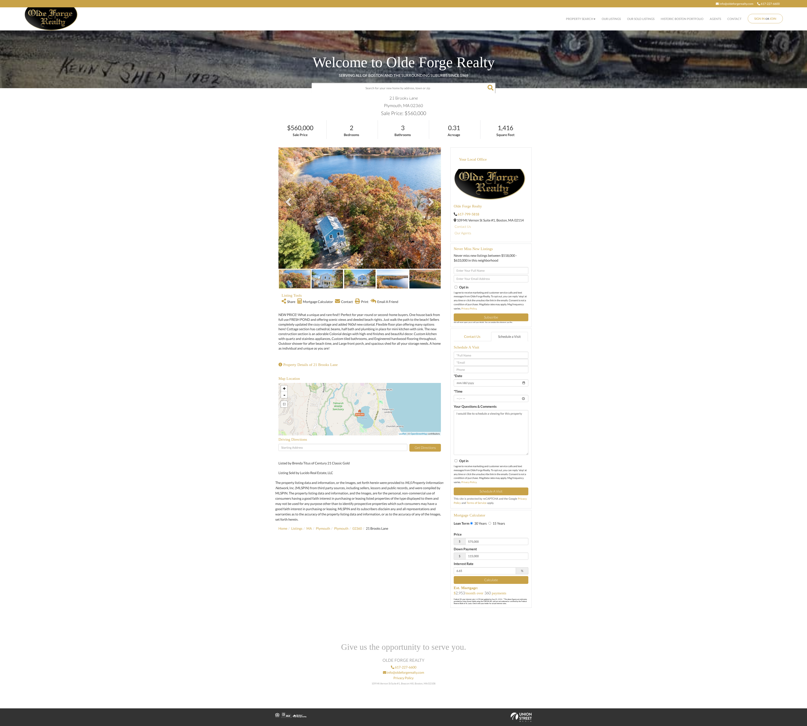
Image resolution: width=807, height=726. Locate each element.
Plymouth (323, 528)
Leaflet (402, 433)
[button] (490, 88)
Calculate (491, 580)
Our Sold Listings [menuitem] (640, 19)
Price (458, 534)
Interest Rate (463, 564)
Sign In (759, 18)
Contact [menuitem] (734, 19)
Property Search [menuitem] (579, 19)
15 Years (498, 523)
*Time (458, 391)
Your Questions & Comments (475, 406)
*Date (458, 376)
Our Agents (463, 233)
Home (282, 528)
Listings (296, 528)
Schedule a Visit (509, 336)
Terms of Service (477, 503)
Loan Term (461, 523)
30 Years (480, 523)
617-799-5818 (468, 214)
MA (309, 528)
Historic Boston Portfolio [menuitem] (682, 19)
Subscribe (491, 317)
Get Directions (425, 447)
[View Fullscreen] (284, 404)
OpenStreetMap (418, 433)
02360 (357, 528)
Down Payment (465, 549)
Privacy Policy (468, 308)
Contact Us (463, 226)
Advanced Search (402, 97)
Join (773, 18)
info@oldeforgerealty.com (736, 3)
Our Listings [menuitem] (611, 19)
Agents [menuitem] (715, 19)
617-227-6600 (770, 3)
